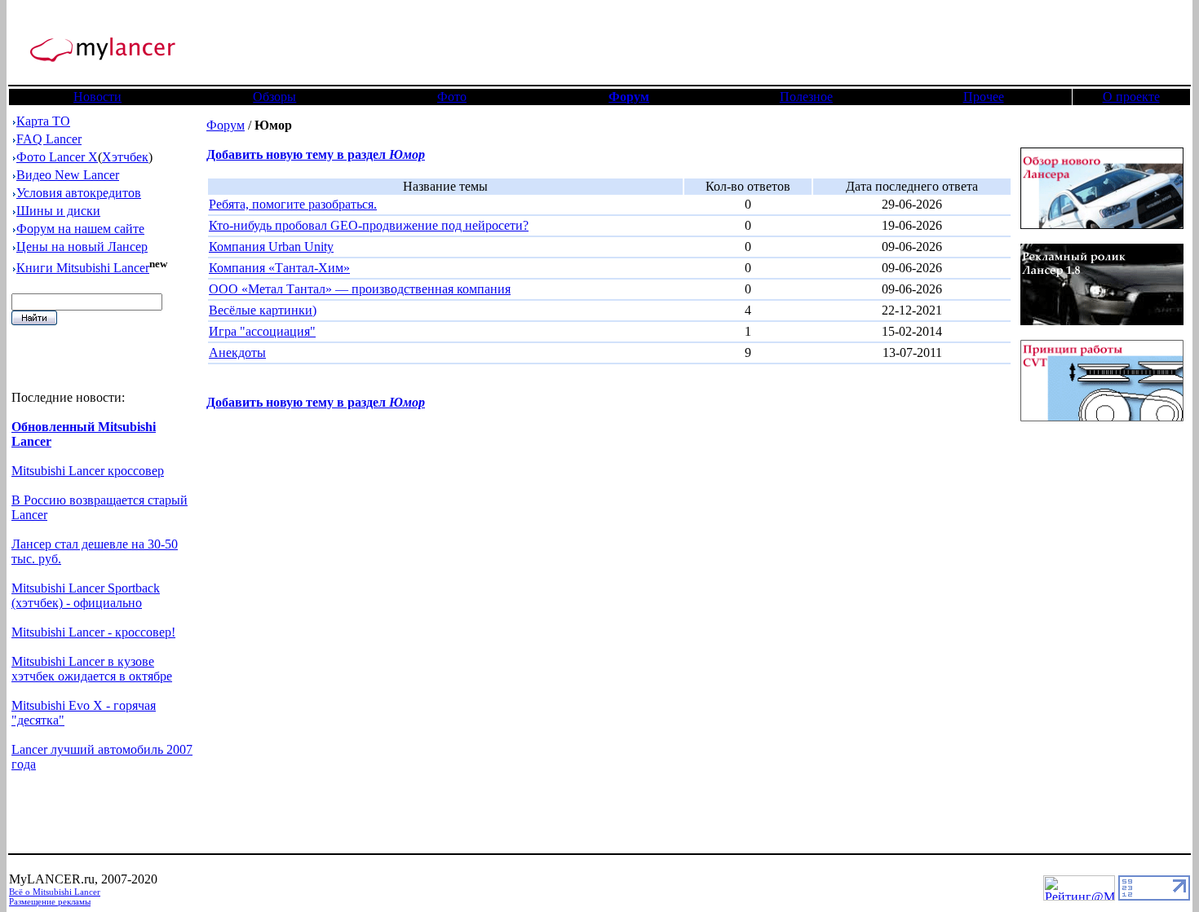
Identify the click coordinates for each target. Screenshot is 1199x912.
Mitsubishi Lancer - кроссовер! (93, 632)
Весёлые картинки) (262, 310)
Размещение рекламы (50, 901)
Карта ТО (43, 121)
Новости (97, 97)
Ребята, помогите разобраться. (293, 204)
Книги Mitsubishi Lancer (82, 268)
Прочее (983, 97)
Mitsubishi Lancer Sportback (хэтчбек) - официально (85, 595)
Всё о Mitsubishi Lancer (54, 892)
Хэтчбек (125, 157)
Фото (452, 97)
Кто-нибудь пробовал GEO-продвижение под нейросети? (369, 225)
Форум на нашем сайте (80, 229)
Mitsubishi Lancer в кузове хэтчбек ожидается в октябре (91, 668)
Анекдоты (237, 352)
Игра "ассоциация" (262, 331)
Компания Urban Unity (271, 246)
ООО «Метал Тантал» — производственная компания (360, 289)
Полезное (806, 97)
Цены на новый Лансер (82, 246)
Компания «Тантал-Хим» (279, 268)
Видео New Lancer (67, 175)
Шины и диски (58, 211)
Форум (225, 125)
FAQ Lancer (49, 139)
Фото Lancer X (57, 157)
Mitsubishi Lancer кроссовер (87, 471)
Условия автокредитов (78, 193)
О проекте (1131, 97)
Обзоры (274, 97)
